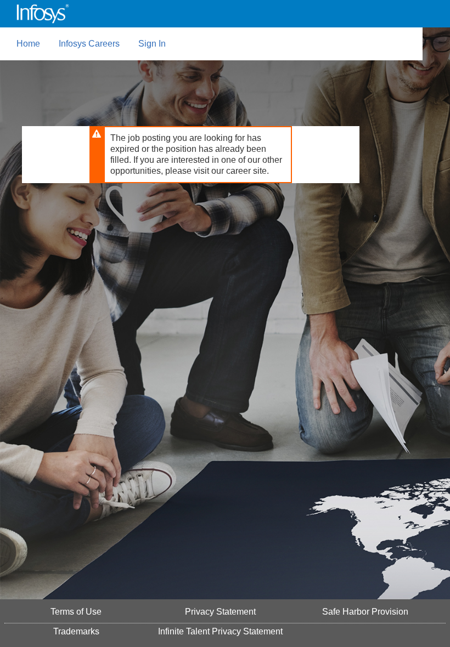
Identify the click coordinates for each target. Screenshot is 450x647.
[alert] (190, 154)
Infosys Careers (89, 43)
